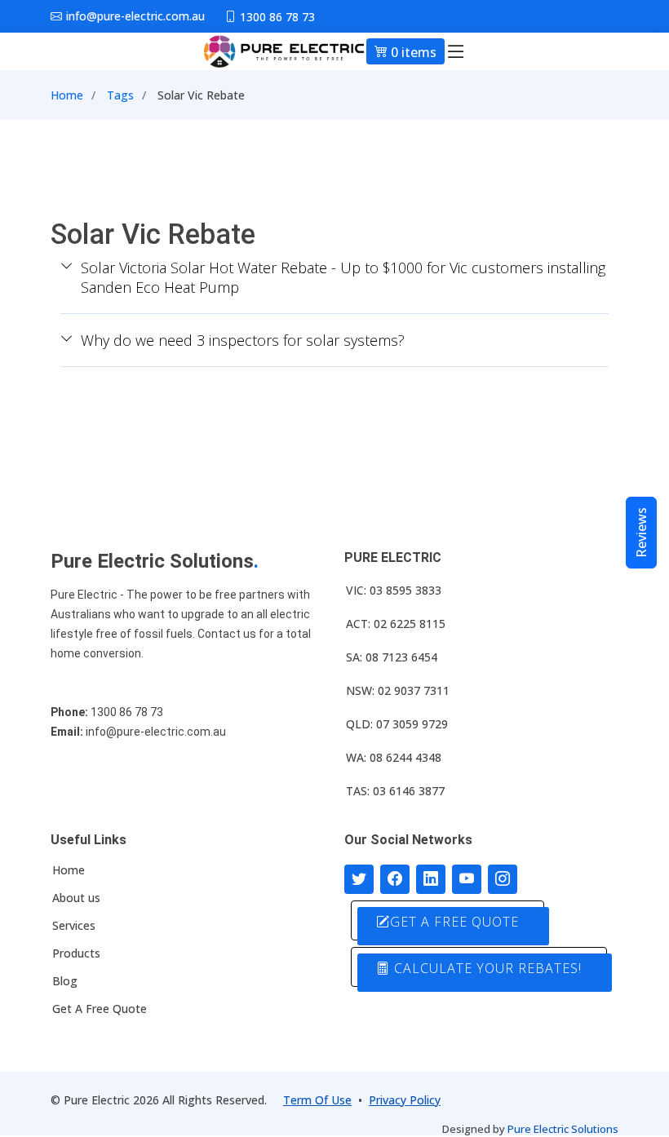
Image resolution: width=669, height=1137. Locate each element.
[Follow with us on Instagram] (502, 879)
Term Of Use (317, 1100)
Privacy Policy (405, 1100)
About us (76, 898)
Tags (120, 95)
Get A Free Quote (99, 1009)
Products (76, 953)
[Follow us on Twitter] (359, 879)
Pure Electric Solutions (562, 1129)
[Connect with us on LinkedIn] (430, 879)
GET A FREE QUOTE (454, 922)
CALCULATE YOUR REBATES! (486, 968)
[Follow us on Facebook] (395, 879)
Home (67, 95)
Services (73, 925)
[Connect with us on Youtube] (466, 879)
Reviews (641, 532)
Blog (65, 981)
